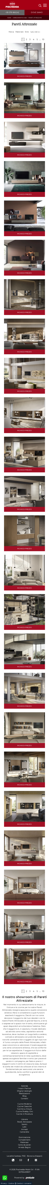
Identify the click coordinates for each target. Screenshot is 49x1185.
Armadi (24, 1129)
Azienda (24, 1086)
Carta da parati (24, 1145)
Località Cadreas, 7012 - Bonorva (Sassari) (24, 1156)
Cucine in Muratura (24, 1114)
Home (9, 18)
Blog (24, 1096)
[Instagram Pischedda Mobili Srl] (35, 1160)
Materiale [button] (19, 32)
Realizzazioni (24, 1093)
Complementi (24, 1140)
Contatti (24, 1098)
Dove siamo (37, 12)
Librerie (24, 1119)
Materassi (24, 1142)
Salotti (24, 1124)
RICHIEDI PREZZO (24, 76)
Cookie (11, 1183)
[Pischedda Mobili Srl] (12, 5)
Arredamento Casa (20, 18)
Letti (24, 1127)
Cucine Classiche (24, 1106)
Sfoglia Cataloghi (24, 1091)
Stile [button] (27, 32)
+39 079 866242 (12, 12)
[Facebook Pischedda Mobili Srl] (28, 1160)
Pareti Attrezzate (35, 18)
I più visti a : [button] (35, 32)
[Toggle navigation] (45, 5)
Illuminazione (24, 1137)
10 (43, 39)
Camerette (24, 1132)
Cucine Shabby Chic (24, 1111)
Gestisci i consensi (24, 1183)
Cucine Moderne (24, 1104)
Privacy (4, 1183)
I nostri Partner (24, 1088)
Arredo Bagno (24, 1147)
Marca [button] (11, 32)
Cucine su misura (24, 1109)
